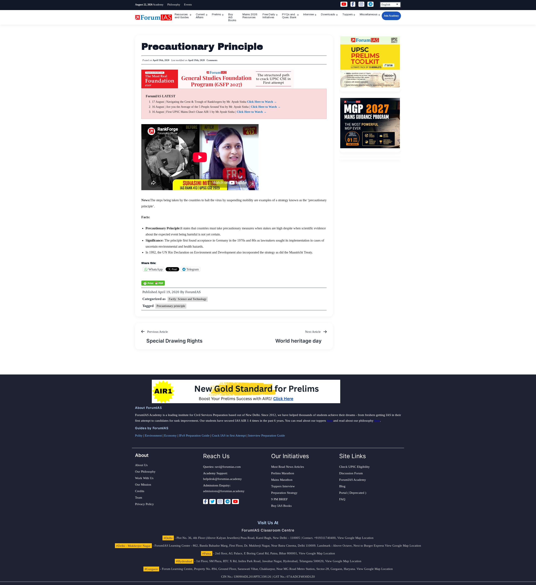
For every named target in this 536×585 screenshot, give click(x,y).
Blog (342, 486)
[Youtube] (235, 501)
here (329, 420)
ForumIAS (193, 292)
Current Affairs (200, 16)
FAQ (342, 499)
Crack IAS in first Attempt (229, 435)
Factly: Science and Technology (187, 299)
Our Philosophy (145, 471)
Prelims (216, 14)
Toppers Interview (283, 486)
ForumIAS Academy (352, 479)
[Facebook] (205, 501)
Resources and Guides (182, 16)
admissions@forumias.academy (224, 491)
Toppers (347, 14)
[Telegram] (227, 501)
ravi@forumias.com (228, 466)
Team (138, 497)
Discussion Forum (351, 473)
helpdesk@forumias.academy (222, 479)
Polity (139, 435)
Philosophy (173, 4)
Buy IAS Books (232, 17)
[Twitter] (212, 501)
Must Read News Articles (287, 466)
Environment (153, 435)
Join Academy (391, 15)
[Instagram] (220, 501)
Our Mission (143, 484)
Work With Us (144, 478)
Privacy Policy (144, 504)
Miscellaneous (369, 14)
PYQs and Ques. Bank (289, 16)
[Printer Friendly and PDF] (153, 282)
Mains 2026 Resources (249, 16)
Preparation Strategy (284, 492)
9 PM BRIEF (279, 499)
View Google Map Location (355, 538)
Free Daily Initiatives (269, 16)
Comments (212, 60)
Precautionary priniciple (171, 306)
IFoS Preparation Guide (194, 435)
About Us (141, 465)
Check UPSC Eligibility (354, 466)
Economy (170, 435)
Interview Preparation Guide (266, 435)
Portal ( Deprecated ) (352, 492)
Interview (308, 14)
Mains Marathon (281, 479)
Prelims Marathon (282, 473)
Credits (139, 491)
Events (188, 4)
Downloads (328, 14)
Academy (158, 4)
